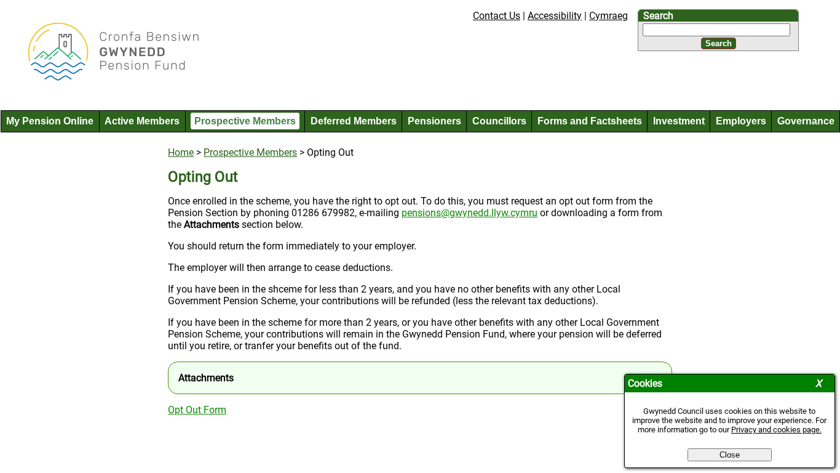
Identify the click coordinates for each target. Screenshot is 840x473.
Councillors (499, 121)
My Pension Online (49, 121)
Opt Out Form (197, 410)
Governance (805, 121)
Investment (679, 121)
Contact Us (496, 16)
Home (181, 152)
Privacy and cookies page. (776, 429)
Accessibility (555, 16)
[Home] (103, 79)
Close (729, 454)
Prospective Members (245, 121)
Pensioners (434, 121)
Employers (741, 121)
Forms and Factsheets (589, 121)
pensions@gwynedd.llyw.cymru (469, 213)
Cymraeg (608, 16)
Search (658, 16)
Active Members (142, 121)
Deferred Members (354, 121)
